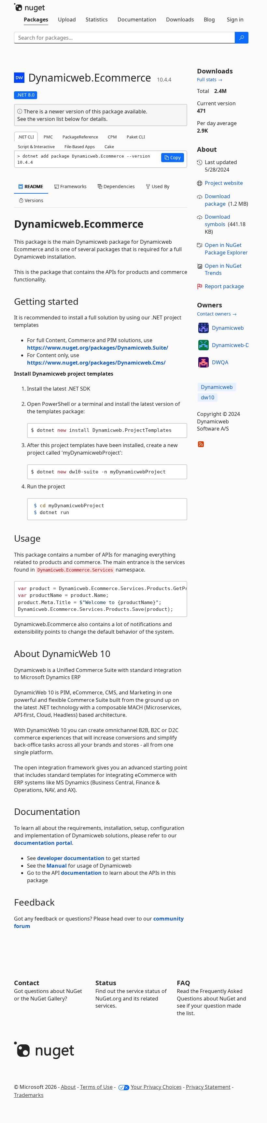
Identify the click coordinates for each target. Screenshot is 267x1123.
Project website (224, 183)
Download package (217, 200)
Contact (26, 982)
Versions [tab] (33, 200)
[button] (172, 157)
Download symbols (217, 220)
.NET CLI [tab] (26, 137)
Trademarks (29, 1095)
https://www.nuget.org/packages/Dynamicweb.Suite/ (97, 347)
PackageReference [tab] (80, 137)
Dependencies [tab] (118, 186)
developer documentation (71, 858)
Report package (224, 286)
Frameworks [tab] (73, 186)
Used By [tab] (159, 186)
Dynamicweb (228, 327)
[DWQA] (203, 362)
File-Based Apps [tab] (79, 146)
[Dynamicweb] (203, 328)
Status (105, 982)
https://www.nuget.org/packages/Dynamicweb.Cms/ (96, 362)
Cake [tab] (109, 146)
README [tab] (33, 186)
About (68, 1087)
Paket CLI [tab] (136, 137)
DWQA (220, 362)
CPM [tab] (112, 137)
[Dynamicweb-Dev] (203, 345)
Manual (57, 865)
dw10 (207, 397)
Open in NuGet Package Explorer (226, 248)
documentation (81, 872)
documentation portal (43, 842)
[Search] (241, 38)
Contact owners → (217, 314)
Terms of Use (96, 1087)
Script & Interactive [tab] (36, 146)
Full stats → (209, 79)
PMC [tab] (48, 137)
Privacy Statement (208, 1087)
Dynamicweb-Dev (233, 345)
